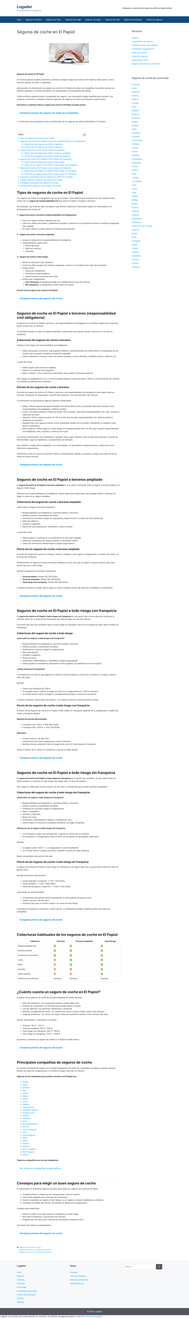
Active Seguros (29, 1149)
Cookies (20, 1298)
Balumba (26, 1118)
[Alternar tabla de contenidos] (83, 135)
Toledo (135, 248)
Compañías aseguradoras (143, 49)
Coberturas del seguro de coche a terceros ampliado (47, 153)
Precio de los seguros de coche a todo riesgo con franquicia (50, 165)
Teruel (134, 245)
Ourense (135, 211)
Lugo (134, 192)
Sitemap (20, 1302)
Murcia (135, 204)
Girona (135, 151)
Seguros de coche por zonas (30, 1247)
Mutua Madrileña (29, 1124)
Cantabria (136, 133)
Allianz (25, 1085)
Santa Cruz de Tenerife (142, 226)
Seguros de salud (93, 20)
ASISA (25, 1141)
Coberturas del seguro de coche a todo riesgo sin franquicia (50, 171)
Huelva (135, 166)
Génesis (26, 1104)
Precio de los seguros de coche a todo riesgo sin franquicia (50, 174)
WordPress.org (76, 1283)
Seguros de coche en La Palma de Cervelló (35, 1250)
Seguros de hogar (73, 20)
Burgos (135, 122)
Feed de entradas (78, 1276)
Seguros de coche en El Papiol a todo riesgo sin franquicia (45, 168)
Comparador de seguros (142, 41)
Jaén (134, 174)
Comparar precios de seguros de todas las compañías (49, 113)
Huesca (135, 170)
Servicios (21, 1280)
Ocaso (25, 1099)
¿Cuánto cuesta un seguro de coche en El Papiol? (41, 180)
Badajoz (135, 110)
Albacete (136, 92)
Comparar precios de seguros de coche (41, 298)
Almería (135, 99)
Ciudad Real (137, 140)
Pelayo (25, 1096)
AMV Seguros (28, 1152)
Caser (25, 1102)
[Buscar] (159, 1266)
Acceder (73, 1272)
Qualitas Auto (28, 1113)
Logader (24, 6)
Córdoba (135, 144)
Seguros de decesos (133, 20)
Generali (26, 1088)
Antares (25, 1143)
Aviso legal (21, 1287)
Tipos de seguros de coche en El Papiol (37, 138)
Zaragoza (136, 267)
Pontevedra (137, 218)
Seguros (135, 38)
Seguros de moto (53, 20)
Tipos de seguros (139, 52)
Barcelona (136, 118)
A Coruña (136, 84)
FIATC (25, 1132)
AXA (24, 1090)
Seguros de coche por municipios (146, 64)
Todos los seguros (154, 20)
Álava (134, 88)
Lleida (134, 189)
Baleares (135, 114)
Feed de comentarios (79, 1280)
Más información (88, 1316)
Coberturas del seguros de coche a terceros (43, 144)
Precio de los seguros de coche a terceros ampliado (47, 156)
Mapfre (25, 1082)
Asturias (135, 103)
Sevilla (134, 233)
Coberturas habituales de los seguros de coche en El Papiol (46, 177)
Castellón (136, 137)
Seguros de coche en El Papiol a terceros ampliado (42, 150)
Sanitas (25, 1115)
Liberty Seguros (29, 1129)
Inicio (19, 20)
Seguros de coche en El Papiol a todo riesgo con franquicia (46, 159)
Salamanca (136, 222)
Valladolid (136, 256)
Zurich (25, 1093)
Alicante (135, 96)
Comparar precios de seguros (145, 45)
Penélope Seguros (30, 1110)
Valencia (135, 252)
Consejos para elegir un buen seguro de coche (40, 186)
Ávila (134, 107)
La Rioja (135, 178)
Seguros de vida (112, 20)
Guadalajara (137, 159)
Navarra (135, 207)
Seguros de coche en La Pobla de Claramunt (35, 1252)
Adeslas (26, 1146)
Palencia (135, 215)
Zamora (135, 263)
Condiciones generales (27, 1291)
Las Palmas (137, 181)
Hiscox (25, 1155)
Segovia (135, 230)
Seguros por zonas (140, 60)
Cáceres (135, 125)
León (134, 185)
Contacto (21, 1283)
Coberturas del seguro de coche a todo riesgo (44, 162)
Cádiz (134, 129)
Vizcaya (135, 259)
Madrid (135, 196)
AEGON (25, 1127)
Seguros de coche (34, 20)
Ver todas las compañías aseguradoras (40, 1168)
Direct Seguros (28, 1135)
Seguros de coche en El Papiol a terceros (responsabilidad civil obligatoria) (53, 141)
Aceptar (99, 1316)
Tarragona (136, 241)
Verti (24, 1121)
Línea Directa (28, 1107)
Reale (24, 1138)
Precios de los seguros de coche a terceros (43, 147)
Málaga (135, 200)
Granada (135, 155)
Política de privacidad (26, 1295)
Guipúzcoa (136, 163)
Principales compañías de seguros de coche (39, 183)
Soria (134, 237)
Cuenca (135, 148)
